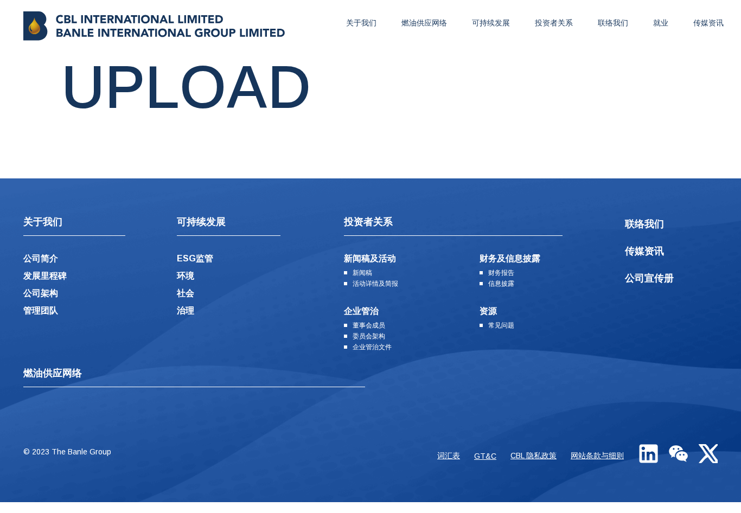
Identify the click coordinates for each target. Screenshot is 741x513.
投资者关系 (554, 22)
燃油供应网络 (424, 22)
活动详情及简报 (375, 283)
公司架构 (40, 293)
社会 (185, 293)
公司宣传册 (649, 278)
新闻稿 (362, 273)
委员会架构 (369, 336)
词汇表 (448, 455)
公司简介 (40, 258)
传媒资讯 (708, 22)
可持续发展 (491, 22)
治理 (185, 310)
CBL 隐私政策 (533, 455)
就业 (660, 22)
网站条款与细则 (597, 455)
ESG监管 (195, 258)
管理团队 (40, 310)
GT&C (485, 456)
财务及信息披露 (510, 258)
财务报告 (501, 273)
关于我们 (361, 22)
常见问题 (501, 325)
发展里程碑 (45, 275)
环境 (185, 275)
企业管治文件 (372, 347)
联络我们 (613, 22)
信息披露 (501, 283)
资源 (488, 311)
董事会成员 (369, 325)
